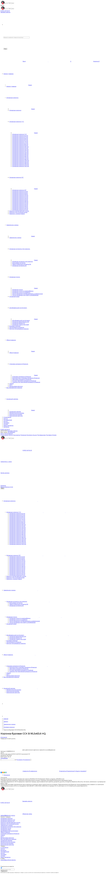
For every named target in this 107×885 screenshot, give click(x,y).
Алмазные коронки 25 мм (17, 565)
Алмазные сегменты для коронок (16, 601)
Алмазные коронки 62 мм (17, 516)
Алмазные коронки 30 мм (17, 568)
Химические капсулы (13, 692)
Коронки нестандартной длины (16, 576)
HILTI (7, 674)
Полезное (23, 435)
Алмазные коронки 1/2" (13, 555)
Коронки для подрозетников (15, 577)
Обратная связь (27, 814)
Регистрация (9, 433)
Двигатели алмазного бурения (18, 668)
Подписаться (4, 871)
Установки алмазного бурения (15, 666)
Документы (16, 435)
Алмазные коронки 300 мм (17, 544)
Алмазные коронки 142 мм (17, 531)
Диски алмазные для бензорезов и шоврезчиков (24, 621)
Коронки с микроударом (14, 579)
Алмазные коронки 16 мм (17, 558)
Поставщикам (41, 435)
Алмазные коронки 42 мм (17, 573)
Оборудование (8, 654)
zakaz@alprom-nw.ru (8, 860)
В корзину (20, 759)
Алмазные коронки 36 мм (17, 572)
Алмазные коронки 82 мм (17, 522)
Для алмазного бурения (13, 642)
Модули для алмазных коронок (16, 643)
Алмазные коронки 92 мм (17, 523)
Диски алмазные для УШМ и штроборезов (22, 622)
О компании (4, 435)
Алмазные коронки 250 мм (17, 541)
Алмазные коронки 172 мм (17, 535)
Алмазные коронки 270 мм (17, 542)
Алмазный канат (11, 624)
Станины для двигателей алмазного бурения (23, 671)
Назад (30, 85)
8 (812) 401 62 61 (5, 11)
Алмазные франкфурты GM (17, 636)
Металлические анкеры (13, 689)
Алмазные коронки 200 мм (17, 538)
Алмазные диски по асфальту (18, 619)
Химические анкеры (12, 691)
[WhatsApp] (4, 772)
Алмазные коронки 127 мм (17, 529)
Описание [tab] (6, 775)
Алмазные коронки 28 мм (17, 566)
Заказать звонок (5, 12)
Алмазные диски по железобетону (20, 618)
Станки (8, 673)
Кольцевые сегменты (15, 603)
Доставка (49, 435)
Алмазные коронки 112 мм (17, 526)
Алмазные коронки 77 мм (17, 520)
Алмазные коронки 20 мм (17, 561)
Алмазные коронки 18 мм (17, 559)
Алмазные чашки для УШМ (17, 639)
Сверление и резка (9, 590)
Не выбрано (11, 432)
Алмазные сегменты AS (16, 605)
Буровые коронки (12, 640)
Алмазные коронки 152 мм (17, 533)
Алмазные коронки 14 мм (17, 556)
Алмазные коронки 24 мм (17, 563)
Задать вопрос (5, 473)
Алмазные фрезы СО (15, 638)
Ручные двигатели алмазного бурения (21, 670)
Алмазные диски (11, 617)
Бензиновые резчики (13, 675)
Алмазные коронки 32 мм (17, 569)
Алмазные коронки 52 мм (17, 513)
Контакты (29, 435)
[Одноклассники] (2, 772)
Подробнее (4, 758)
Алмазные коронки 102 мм (17, 524)
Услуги (11, 435)
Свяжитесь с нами (6, 461)
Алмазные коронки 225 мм (17, 540)
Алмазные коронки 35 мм (17, 570)
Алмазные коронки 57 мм (17, 515)
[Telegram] (6, 772)
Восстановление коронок (11, 677)
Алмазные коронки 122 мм (17, 527)
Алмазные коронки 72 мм (17, 519)
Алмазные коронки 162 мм (17, 534)
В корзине (26, 759)
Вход (24, 61)
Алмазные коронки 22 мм (17, 562)
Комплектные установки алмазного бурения (23, 667)
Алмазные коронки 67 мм (17, 517)
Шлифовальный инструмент (15, 635)
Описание (4, 737)
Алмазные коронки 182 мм (17, 537)
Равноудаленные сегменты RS (18, 604)
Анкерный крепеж (9, 688)
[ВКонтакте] (1, 772)
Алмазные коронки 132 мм (17, 530)
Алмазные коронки (9, 501)
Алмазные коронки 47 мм (17, 575)
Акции (35, 435)
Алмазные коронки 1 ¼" (13, 512)
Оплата (54, 435)
